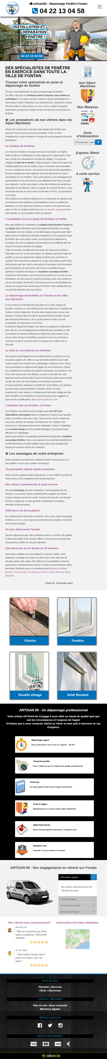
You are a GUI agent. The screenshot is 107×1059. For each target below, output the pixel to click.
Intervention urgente (69, 877)
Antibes (63, 568)
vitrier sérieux (44, 106)
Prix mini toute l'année (70, 905)
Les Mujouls (34, 572)
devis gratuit (24, 520)
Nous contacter (58, 1005)
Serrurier (56, 987)
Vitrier (42, 990)
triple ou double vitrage (50, 209)
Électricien (54, 990)
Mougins (54, 568)
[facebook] (39, 1026)
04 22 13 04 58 (62, 11)
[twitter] (50, 1026)
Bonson (9, 572)
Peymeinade (20, 572)
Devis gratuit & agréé (69, 912)
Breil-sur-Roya (63, 572)
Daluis (11, 576)
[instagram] (60, 1026)
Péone (44, 572)
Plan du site (40, 1005)
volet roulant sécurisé (46, 399)
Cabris (51, 572)
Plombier (43, 987)
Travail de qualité (68, 899)
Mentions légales (50, 1009)
